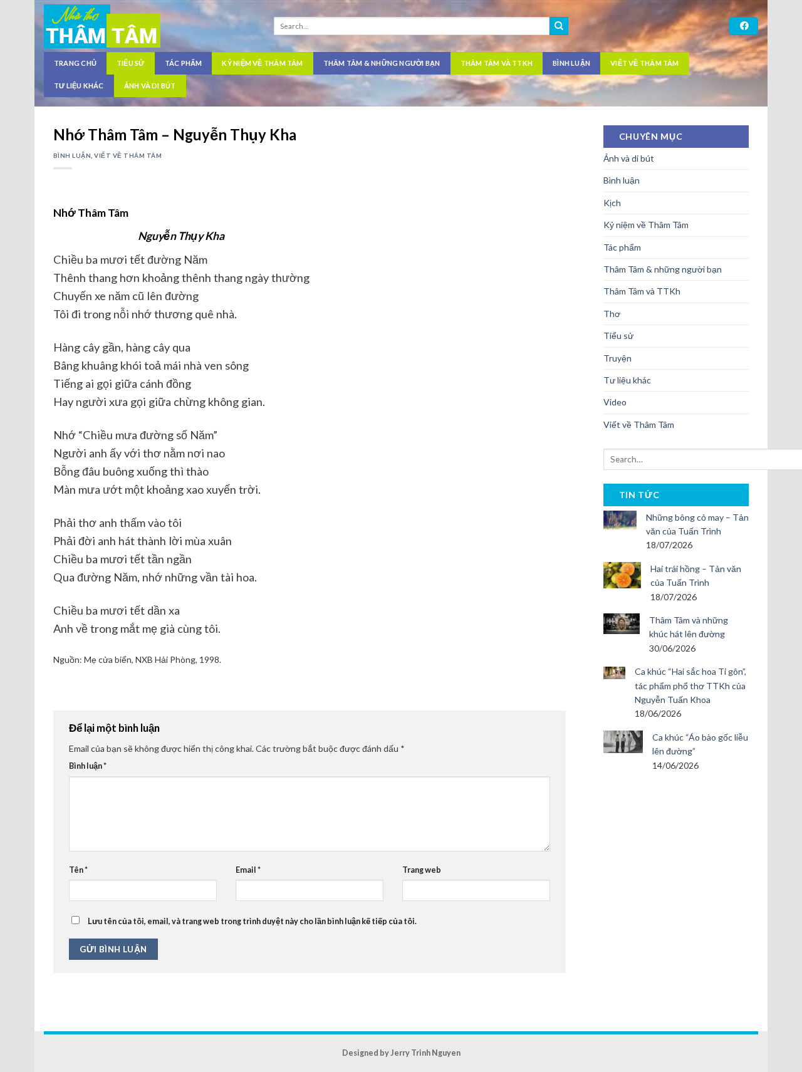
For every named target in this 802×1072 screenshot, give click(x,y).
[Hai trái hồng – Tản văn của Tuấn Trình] (622, 574)
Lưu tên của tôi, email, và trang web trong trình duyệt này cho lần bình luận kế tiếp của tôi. (252, 921)
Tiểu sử (131, 63)
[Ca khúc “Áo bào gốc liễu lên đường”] (623, 740)
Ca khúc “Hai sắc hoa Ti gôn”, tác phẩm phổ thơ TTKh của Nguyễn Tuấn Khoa (690, 685)
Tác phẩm (183, 63)
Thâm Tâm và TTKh (497, 63)
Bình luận (571, 63)
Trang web (421, 870)
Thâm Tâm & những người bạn (381, 63)
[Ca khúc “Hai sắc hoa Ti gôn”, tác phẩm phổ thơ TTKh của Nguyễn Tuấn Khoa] (614, 671)
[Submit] (558, 26)
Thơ (611, 313)
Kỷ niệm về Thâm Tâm (262, 63)
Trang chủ (75, 63)
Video (615, 402)
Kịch (612, 202)
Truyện (617, 358)
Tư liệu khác (79, 85)
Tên (78, 870)
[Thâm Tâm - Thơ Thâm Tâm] (145, 26)
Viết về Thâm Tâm (644, 63)
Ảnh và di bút (150, 85)
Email (248, 870)
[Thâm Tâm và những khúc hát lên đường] (621, 622)
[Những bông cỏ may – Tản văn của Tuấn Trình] (620, 518)
